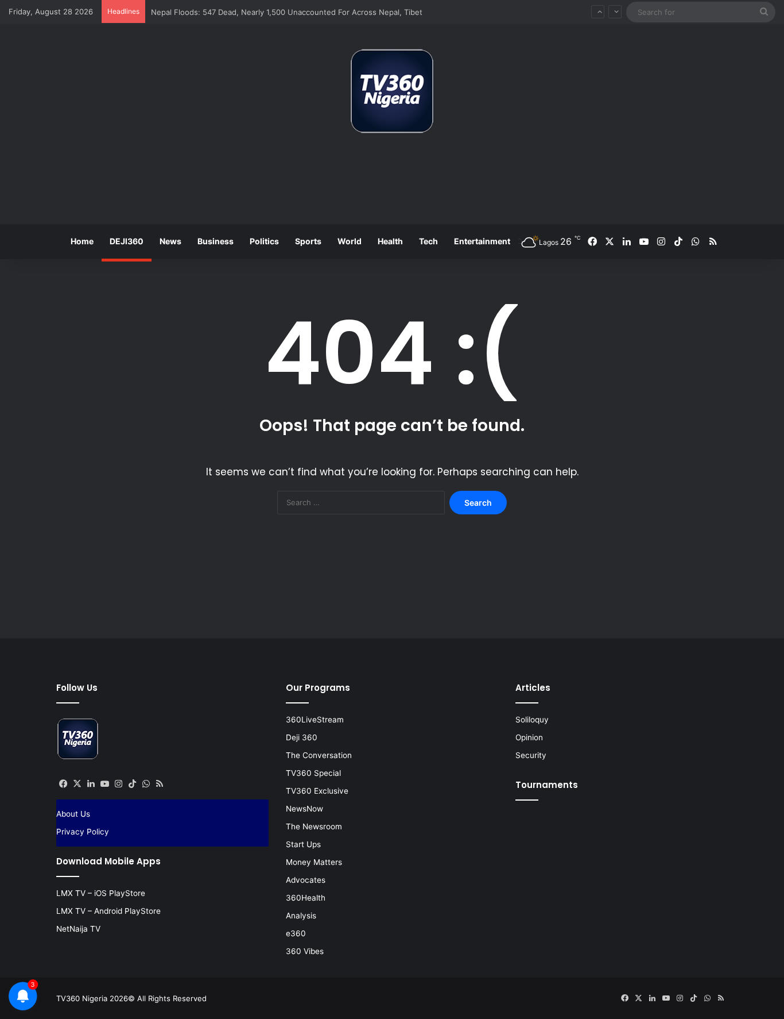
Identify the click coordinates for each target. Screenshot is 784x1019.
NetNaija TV (78, 928)
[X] (77, 784)
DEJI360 (126, 241)
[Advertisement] (392, 183)
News (170, 241)
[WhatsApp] (146, 784)
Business (215, 241)
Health (390, 241)
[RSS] (159, 784)
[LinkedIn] (91, 784)
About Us (73, 813)
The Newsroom (314, 826)
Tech (428, 241)
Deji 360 (301, 737)
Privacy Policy (82, 831)
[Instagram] (118, 784)
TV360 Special (313, 773)
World (349, 241)
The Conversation (319, 755)
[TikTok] (132, 784)
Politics (264, 241)
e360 (296, 933)
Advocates (305, 880)
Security (530, 755)
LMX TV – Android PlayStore (108, 911)
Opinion (529, 737)
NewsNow (304, 808)
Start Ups (303, 844)
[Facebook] (63, 784)
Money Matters (314, 862)
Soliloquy (532, 719)
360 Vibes (305, 951)
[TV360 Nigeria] (392, 91)
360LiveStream (315, 719)
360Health (305, 897)
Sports (308, 241)
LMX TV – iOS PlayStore (100, 893)
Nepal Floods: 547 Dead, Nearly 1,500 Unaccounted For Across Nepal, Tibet (286, 11)
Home (82, 241)
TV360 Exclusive (317, 790)
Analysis (301, 915)
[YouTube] (104, 784)
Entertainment (482, 241)
